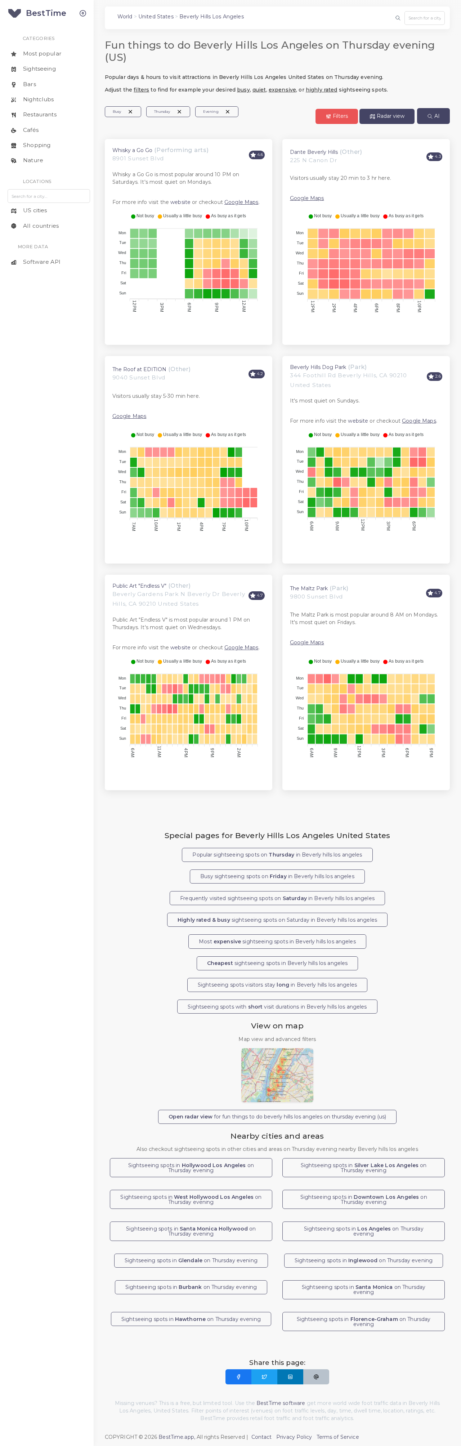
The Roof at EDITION (139, 369)
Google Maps (241, 202)
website (180, 202)
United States (156, 16)
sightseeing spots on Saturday (277, 920)
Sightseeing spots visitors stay (277, 985)
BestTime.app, (176, 1437)
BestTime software (280, 1403)
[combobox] (424, 18)
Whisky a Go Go (132, 150)
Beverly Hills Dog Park (318, 367)
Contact (261, 1437)
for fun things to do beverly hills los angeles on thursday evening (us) (277, 1116)
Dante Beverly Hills (314, 152)
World (125, 16)
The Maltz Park (309, 588)
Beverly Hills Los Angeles (211, 16)
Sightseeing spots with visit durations (277, 1007)
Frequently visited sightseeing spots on (277, 898)
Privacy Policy (294, 1437)
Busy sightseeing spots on (277, 876)
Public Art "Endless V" (139, 585)
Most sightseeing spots (277, 941)
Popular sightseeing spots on (277, 854)
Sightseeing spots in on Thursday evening (191, 1168)
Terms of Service (338, 1437)
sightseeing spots (277, 963)
